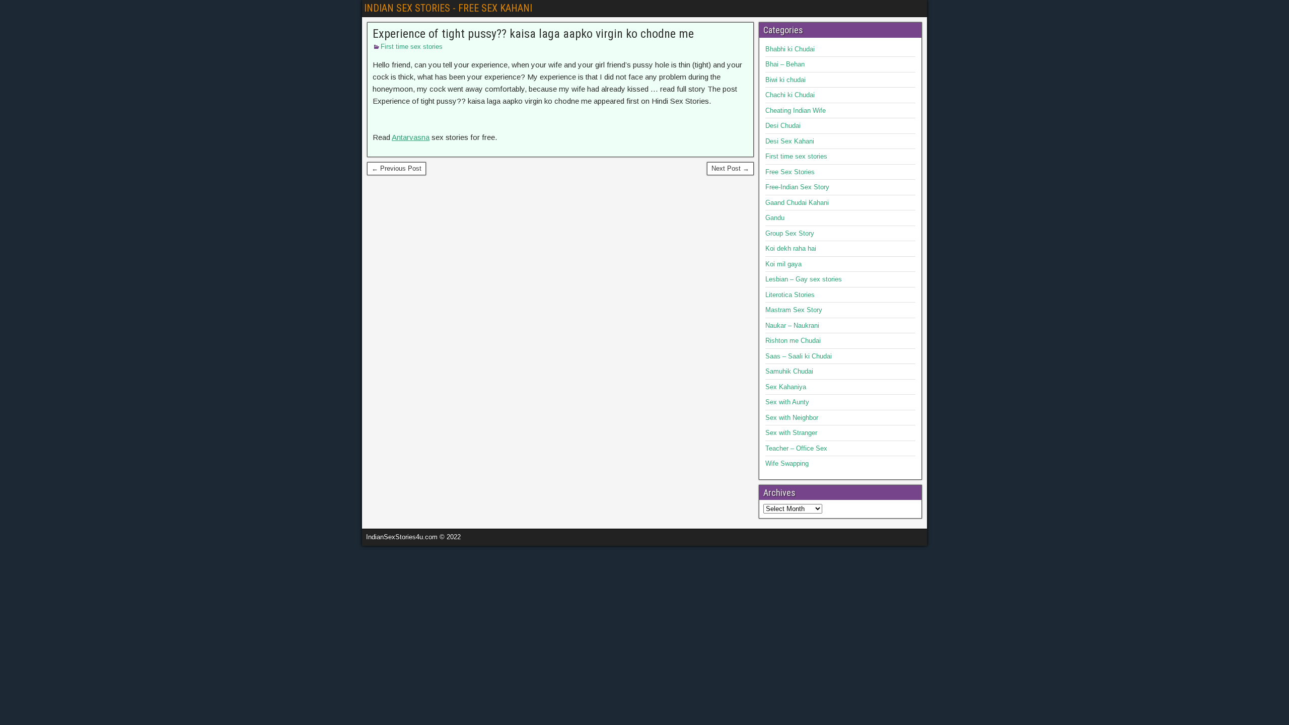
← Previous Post (396, 168)
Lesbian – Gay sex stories (803, 279)
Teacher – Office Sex (796, 448)
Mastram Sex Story (793, 310)
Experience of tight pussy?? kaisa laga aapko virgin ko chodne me (533, 34)
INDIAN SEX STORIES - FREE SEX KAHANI (448, 8)
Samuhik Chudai (789, 371)
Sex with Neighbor (791, 417)
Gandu (774, 218)
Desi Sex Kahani (789, 141)
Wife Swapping (787, 463)
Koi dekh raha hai (790, 248)
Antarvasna (410, 137)
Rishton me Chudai (793, 340)
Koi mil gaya (783, 264)
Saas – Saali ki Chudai (798, 356)
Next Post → (730, 168)
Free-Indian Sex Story (797, 187)
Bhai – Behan (785, 64)
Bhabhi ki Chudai (790, 49)
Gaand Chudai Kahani (797, 202)
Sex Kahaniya (785, 387)
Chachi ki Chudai (790, 95)
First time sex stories (412, 46)
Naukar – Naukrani (792, 325)
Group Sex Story (789, 233)
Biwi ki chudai (785, 80)
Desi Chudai (783, 125)
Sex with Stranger (791, 433)
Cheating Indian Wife (795, 110)
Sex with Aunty (787, 402)
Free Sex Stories (790, 172)
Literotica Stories (790, 295)
